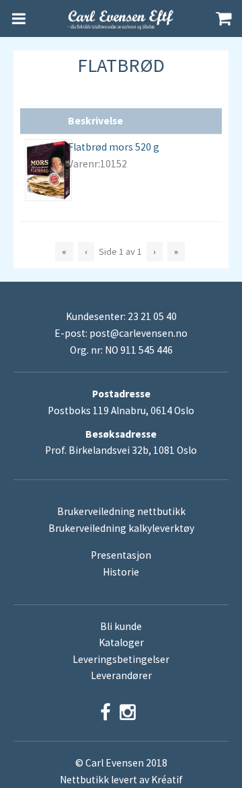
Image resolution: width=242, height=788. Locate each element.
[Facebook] (105, 712)
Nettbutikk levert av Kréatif (121, 779)
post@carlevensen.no (138, 333)
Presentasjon (121, 555)
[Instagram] (128, 712)
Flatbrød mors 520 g (113, 147)
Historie (121, 571)
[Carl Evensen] (121, 19)
